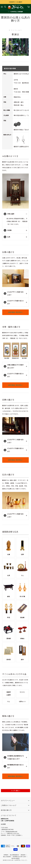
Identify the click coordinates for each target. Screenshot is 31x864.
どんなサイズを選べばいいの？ (15, 302)
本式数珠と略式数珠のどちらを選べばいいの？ (15, 757)
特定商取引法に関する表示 (19, 856)
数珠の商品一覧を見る (15, 776)
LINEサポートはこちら (13, 833)
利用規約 (6, 854)
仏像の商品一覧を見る (15, 385)
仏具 (8, 237)
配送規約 (23, 854)
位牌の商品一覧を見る (15, 460)
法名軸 (9, 230)
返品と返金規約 (7, 856)
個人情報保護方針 (14, 854)
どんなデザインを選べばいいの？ (15, 293)
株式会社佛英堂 (15, 858)
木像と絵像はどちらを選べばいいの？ (15, 366)
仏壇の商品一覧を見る (15, 312)
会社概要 (3, 824)
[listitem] (8, 547)
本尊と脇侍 (10, 214)
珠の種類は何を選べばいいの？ (15, 766)
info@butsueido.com (11, 831)
